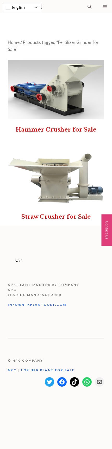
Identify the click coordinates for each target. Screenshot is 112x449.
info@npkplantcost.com (37, 305)
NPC (13, 370)
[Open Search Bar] (89, 6)
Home (14, 42)
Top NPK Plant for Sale (47, 370)
